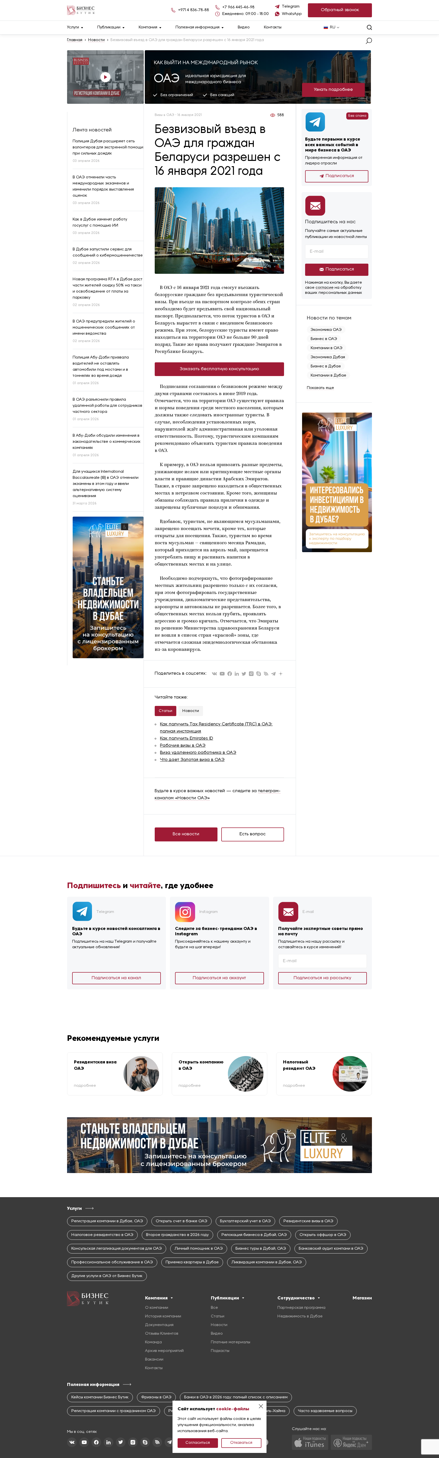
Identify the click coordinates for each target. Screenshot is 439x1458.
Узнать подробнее (333, 90)
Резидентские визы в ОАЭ (308, 1221)
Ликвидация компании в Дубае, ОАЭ (266, 1262)
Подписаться (340, 176)
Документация (159, 1325)
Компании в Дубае (328, 375)
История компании (163, 1316)
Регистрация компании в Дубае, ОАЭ (107, 1221)
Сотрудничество (296, 1298)
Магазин (362, 1298)
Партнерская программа (301, 1308)
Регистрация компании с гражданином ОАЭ (113, 1411)
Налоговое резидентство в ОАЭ (102, 1235)
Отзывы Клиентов (161, 1333)
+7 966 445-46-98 (238, 7)
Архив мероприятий (164, 1351)
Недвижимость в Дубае (300, 1316)
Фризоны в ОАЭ (156, 1397)
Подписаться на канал (116, 978)
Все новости (186, 834)
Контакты (272, 27)
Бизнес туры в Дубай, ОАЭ (261, 1248)
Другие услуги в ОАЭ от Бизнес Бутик (107, 1276)
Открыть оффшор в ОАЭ (323, 1235)
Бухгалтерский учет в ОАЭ (245, 1221)
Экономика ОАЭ (326, 330)
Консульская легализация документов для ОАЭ (116, 1248)
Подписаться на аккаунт (219, 978)
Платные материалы (230, 1342)
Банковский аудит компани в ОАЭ (331, 1248)
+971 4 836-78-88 (193, 10)
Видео (244, 27)
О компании (156, 1308)
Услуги (73, 27)
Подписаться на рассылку (322, 978)
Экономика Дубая (328, 357)
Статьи (165, 711)
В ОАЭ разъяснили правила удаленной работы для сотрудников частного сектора (107, 406)
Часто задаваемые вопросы (325, 1411)
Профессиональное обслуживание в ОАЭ (112, 1262)
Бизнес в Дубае (326, 366)
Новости (96, 40)
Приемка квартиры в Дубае (192, 1262)
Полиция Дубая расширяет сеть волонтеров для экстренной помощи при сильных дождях (108, 147)
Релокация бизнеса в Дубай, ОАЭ (254, 1235)
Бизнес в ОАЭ (324, 339)
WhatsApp (292, 14)
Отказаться (241, 1443)
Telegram (291, 6)
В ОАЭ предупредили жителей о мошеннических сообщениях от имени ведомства (104, 327)
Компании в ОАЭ (326, 348)
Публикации (108, 27)
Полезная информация (198, 27)
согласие (325, 288)
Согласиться (197, 1443)
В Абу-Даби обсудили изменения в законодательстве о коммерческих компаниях (107, 442)
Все (214, 1308)
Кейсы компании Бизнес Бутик (100, 1397)
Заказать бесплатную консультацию (219, 369)
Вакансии (154, 1359)
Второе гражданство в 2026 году (177, 1235)
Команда (153, 1342)
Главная (74, 40)
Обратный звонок (340, 10)
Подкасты (220, 1351)
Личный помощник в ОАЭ (199, 1248)
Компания (148, 27)
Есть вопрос (253, 834)
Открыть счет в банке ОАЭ (181, 1221)
